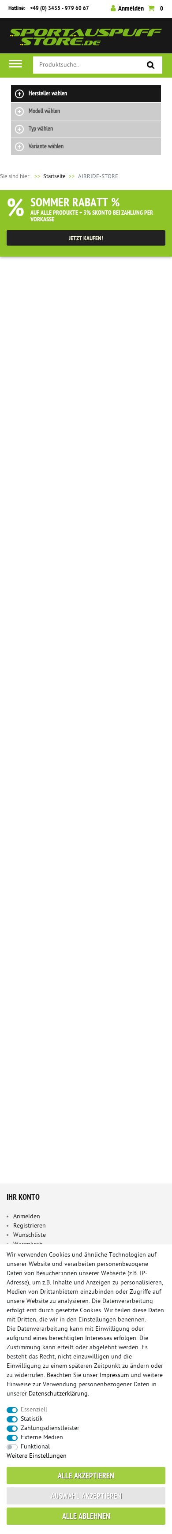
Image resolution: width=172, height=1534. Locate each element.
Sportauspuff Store (86, 39)
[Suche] (151, 65)
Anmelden (26, 1217)
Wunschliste (29, 1235)
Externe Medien (42, 1437)
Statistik (32, 1419)
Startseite (49, 176)
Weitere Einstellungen (37, 1456)
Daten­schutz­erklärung (58, 1394)
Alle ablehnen (86, 1517)
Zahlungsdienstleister (50, 1428)
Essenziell (34, 1410)
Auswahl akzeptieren (86, 1497)
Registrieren (29, 1226)
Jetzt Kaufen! (86, 239)
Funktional (35, 1447)
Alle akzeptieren (86, 1476)
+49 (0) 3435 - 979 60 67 (59, 8)
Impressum (114, 1375)
